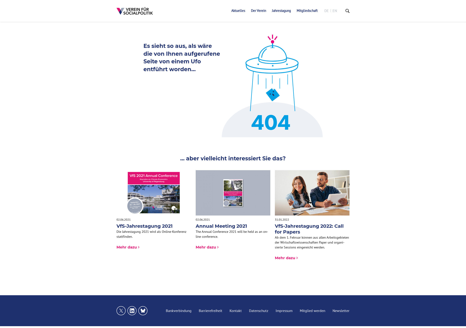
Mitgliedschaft (307, 10)
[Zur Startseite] (134, 10)
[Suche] (347, 11)
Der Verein (258, 10)
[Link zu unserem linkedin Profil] (132, 310)
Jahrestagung (281, 10)
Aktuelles (238, 10)
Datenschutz (258, 310)
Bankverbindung (178, 310)
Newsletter (341, 310)
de (326, 10)
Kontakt (236, 310)
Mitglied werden (312, 310)
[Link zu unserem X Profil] (121, 310)
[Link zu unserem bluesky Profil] (142, 310)
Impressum (284, 310)
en (335, 10)
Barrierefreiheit (210, 310)
